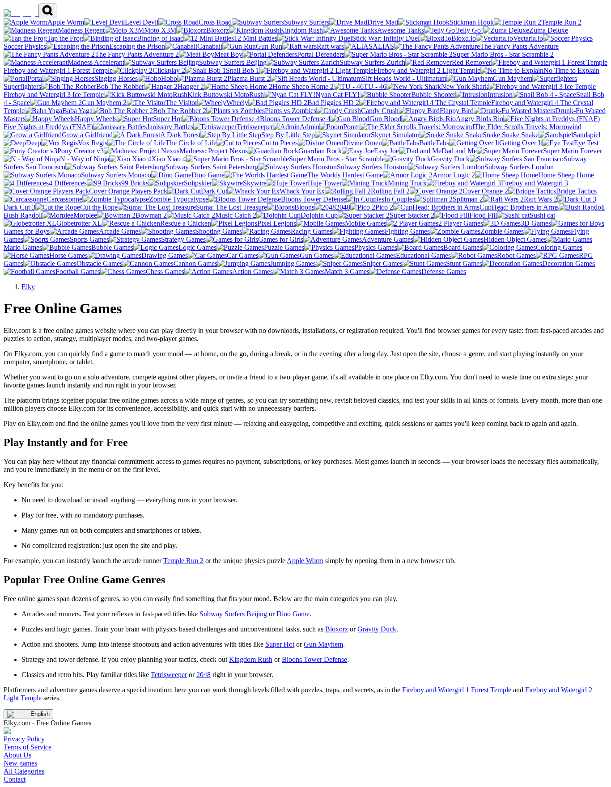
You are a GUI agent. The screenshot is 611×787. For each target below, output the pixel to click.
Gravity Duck (376, 629)
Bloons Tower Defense (314, 659)
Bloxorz (336, 629)
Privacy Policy (24, 739)
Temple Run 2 (183, 560)
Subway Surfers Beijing (233, 614)
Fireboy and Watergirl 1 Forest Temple (456, 690)
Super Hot (279, 644)
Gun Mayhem (323, 644)
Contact (14, 779)
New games (20, 763)
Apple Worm (305, 560)
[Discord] (18, 731)
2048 (203, 674)
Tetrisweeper (169, 674)
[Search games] (47, 11)
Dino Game (293, 614)
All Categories (24, 771)
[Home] (21, 13)
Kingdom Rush (250, 659)
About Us (17, 755)
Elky (28, 286)
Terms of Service (27, 747)
